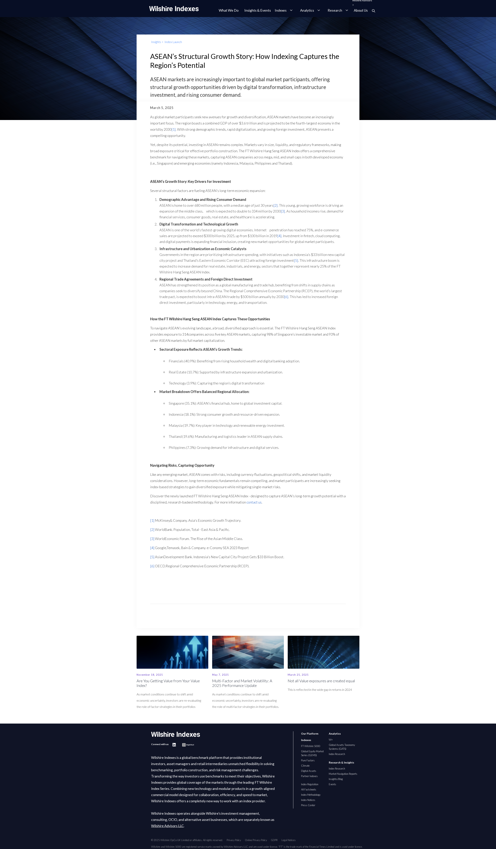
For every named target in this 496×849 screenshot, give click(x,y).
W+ (331, 739)
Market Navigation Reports (343, 773)
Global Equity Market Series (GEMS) (312, 753)
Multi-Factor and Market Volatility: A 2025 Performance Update (242, 683)
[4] (279, 236)
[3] (283, 211)
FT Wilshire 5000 (310, 746)
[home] (174, 8)
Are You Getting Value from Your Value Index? (168, 683)
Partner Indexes (309, 776)
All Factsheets (308, 789)
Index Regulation (309, 784)
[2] (275, 205)
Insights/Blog (336, 779)
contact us (254, 502)
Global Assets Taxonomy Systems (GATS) (342, 746)
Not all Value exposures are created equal (321, 680)
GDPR (274, 840)
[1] (173, 129)
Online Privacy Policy (256, 840)
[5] (296, 260)
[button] (227, 10)
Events (332, 784)
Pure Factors (308, 760)
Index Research (337, 754)
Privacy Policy (234, 840)
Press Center (308, 805)
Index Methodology (310, 794)
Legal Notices (289, 840)
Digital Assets (308, 770)
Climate (305, 765)
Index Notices (308, 799)
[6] (286, 297)
